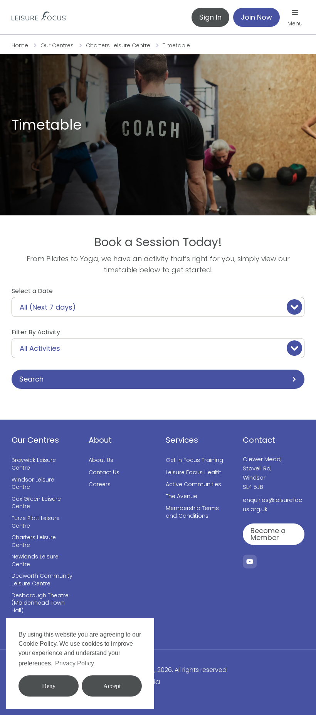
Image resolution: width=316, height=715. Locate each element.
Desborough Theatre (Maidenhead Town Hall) (40, 603)
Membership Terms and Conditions (192, 512)
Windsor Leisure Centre (33, 483)
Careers (100, 484)
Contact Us (104, 472)
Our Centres (57, 45)
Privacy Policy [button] (74, 663)
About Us (101, 460)
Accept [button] (112, 686)
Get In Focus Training (194, 460)
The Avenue (181, 496)
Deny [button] (48, 686)
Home (20, 45)
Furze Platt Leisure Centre (36, 522)
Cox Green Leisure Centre (36, 502)
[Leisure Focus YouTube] (250, 561)
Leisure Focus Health (194, 472)
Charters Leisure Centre (118, 45)
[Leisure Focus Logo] (39, 17)
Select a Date (32, 291)
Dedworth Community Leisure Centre (42, 579)
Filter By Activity (36, 332)
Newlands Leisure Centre (35, 560)
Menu (295, 23)
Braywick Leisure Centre (34, 464)
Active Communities (193, 484)
